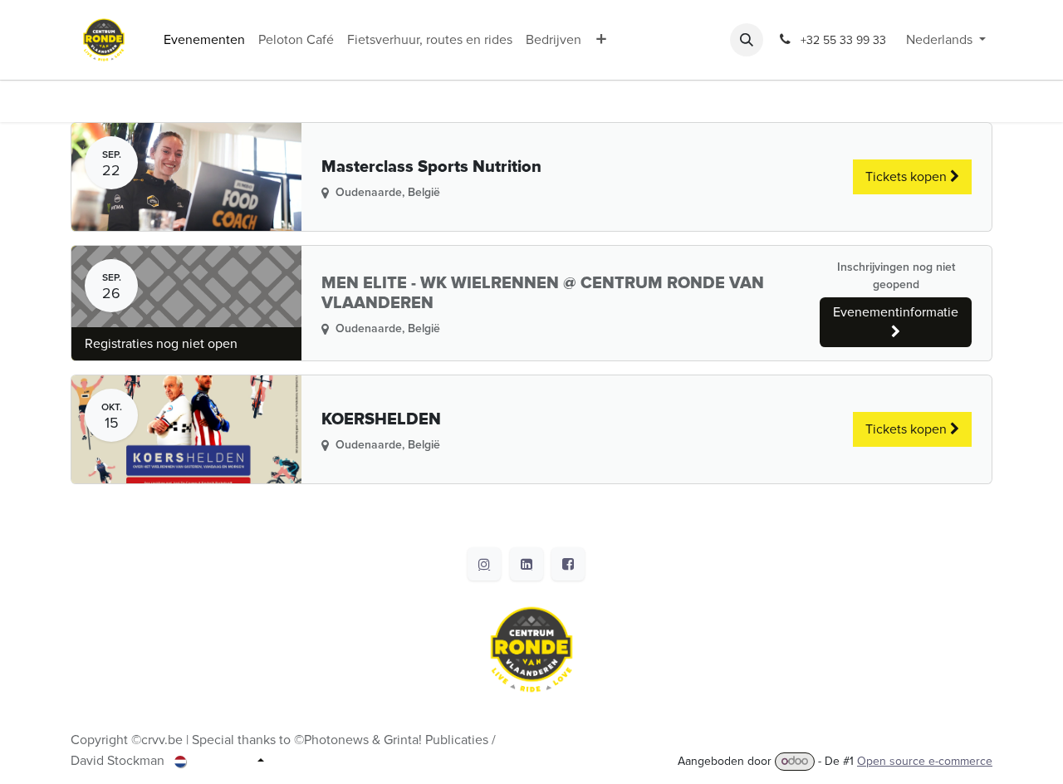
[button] (746, 39)
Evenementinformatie (895, 312)
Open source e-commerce (924, 761)
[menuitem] (204, 39)
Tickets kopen (907, 177)
